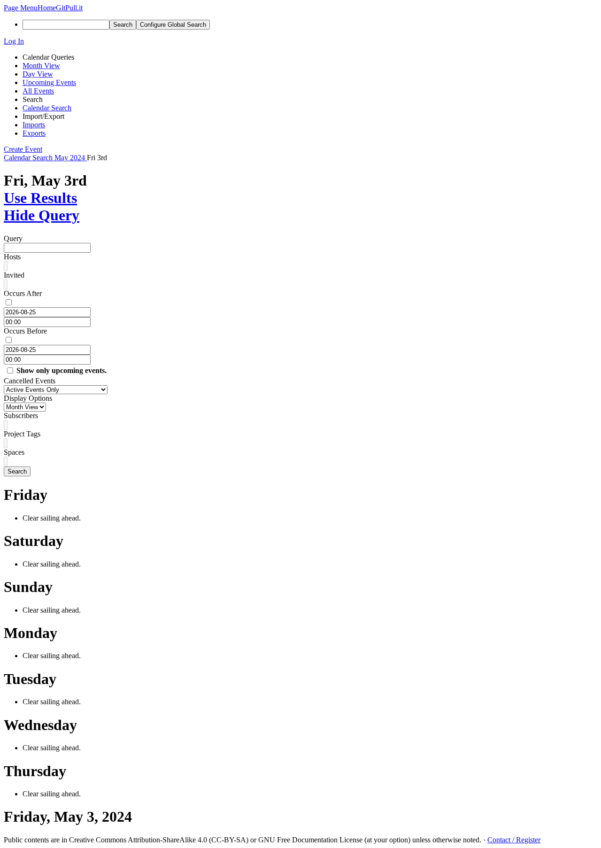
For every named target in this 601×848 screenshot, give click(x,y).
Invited (14, 275)
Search (17, 471)
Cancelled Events (29, 381)
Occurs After (23, 293)
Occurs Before (25, 331)
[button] (21, 8)
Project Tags (22, 434)
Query (13, 238)
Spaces (14, 452)
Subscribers (21, 416)
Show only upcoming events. (61, 370)
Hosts (12, 257)
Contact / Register (513, 840)
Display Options (28, 398)
